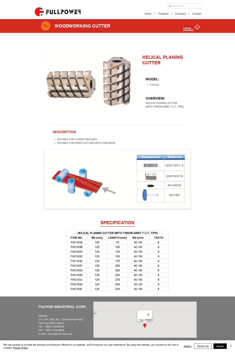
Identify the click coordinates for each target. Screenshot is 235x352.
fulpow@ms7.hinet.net (60, 333)
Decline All (203, 346)
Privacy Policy (20, 347)
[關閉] (231, 346)
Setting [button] (187, 346)
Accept (220, 346)
